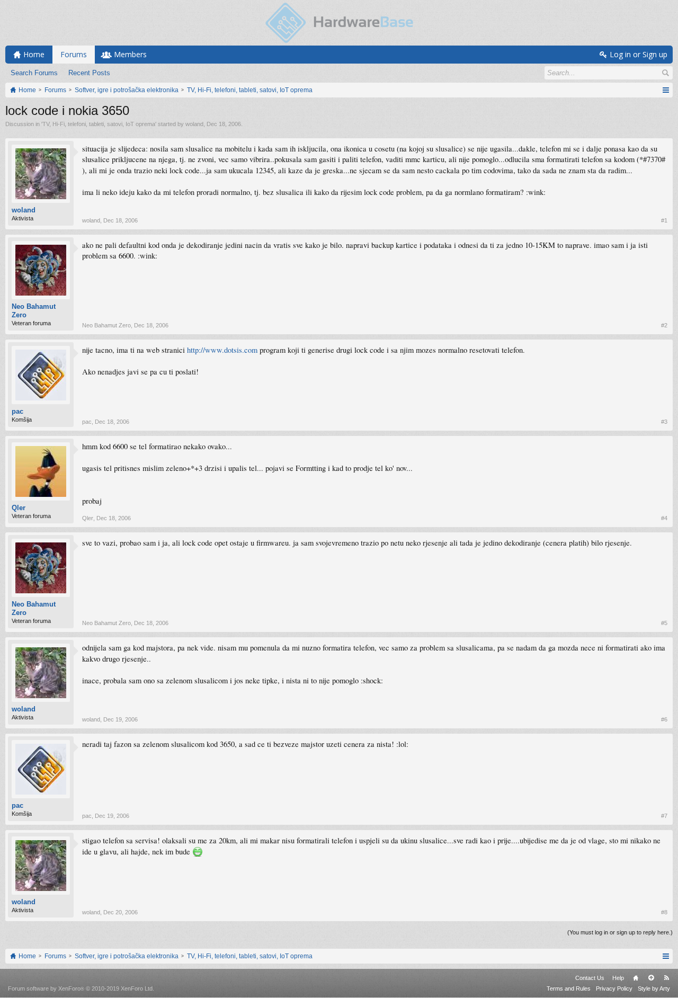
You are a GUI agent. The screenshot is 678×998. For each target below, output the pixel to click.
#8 (664, 912)
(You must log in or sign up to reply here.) (620, 932)
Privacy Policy (614, 988)
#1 (664, 220)
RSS (666, 978)
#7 (664, 816)
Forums (73, 54)
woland (194, 124)
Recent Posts (89, 73)
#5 (664, 623)
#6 (664, 719)
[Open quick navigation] (666, 90)
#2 (664, 325)
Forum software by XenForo (81, 988)
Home (635, 978)
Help (618, 978)
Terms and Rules (569, 988)
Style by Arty (654, 988)
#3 (664, 421)
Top (651, 978)
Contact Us (589, 978)
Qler (18, 508)
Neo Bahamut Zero (34, 310)
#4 (664, 518)
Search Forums (34, 73)
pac (17, 411)
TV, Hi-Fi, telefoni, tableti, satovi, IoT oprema (98, 124)
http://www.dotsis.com (222, 350)
